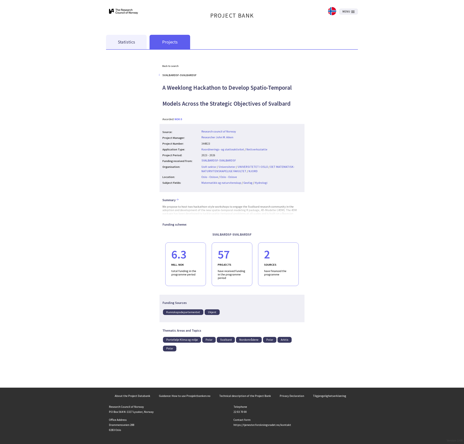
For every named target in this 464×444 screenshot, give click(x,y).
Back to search (170, 66)
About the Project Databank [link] (132, 396)
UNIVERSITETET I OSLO (253, 167)
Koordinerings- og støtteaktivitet (222, 149)
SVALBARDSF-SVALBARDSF (218, 160)
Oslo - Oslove (209, 177)
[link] (332, 11)
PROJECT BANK (232, 15)
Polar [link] (209, 339)
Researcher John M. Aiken (217, 137)
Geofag (247, 182)
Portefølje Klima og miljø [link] (182, 339)
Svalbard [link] (226, 339)
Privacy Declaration (292, 396)
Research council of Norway (218, 131)
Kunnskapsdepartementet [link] (183, 312)
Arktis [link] (284, 339)
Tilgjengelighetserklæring (329, 396)
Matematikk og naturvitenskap (221, 182)
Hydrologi (261, 182)
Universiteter (227, 167)
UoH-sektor (208, 167)
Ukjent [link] (212, 312)
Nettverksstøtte (256, 149)
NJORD (253, 171)
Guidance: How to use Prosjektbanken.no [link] (184, 396)
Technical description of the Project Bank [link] (245, 396)
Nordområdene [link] (248, 339)
